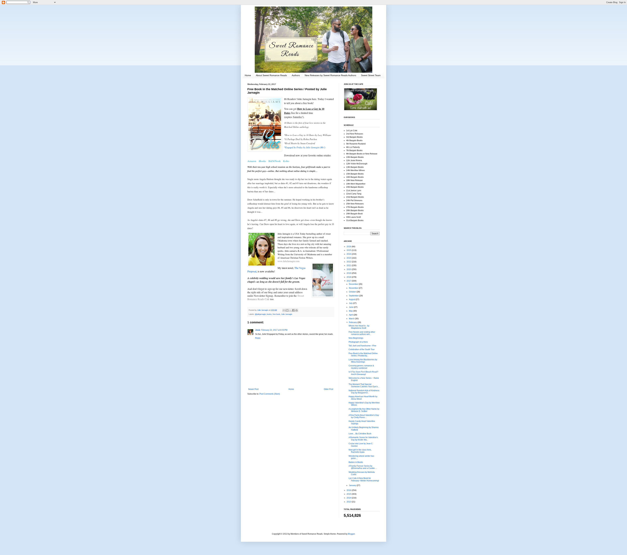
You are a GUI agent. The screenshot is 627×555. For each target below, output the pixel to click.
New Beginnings (356, 338)
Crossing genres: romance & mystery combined (361, 366)
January (353, 485)
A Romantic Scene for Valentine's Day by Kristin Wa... (363, 438)
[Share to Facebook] (293, 310)
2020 (349, 269)
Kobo (286, 161)
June (351, 307)
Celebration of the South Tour (362, 349)
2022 (349, 262)
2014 (349, 498)
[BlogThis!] (287, 310)
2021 (349, 265)
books (269, 314)
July (351, 303)
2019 (349, 273)
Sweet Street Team (371, 75)
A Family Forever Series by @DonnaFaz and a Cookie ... (363, 467)
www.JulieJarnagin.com (288, 261)
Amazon (251, 161)
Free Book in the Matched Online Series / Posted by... (363, 354)
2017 (349, 281)
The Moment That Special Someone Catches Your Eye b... (364, 385)
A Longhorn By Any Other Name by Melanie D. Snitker (364, 410)
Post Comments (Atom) (269, 394)
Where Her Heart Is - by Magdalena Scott (359, 327)
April (351, 315)
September (354, 296)
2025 (349, 250)
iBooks (262, 161)
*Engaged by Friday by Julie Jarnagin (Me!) (305, 147)
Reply (257, 338)
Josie (257, 330)
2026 (349, 246)
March (352, 318)
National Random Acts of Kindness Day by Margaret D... (364, 391)
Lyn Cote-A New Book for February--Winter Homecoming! (364, 479)
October (352, 292)
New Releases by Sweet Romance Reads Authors (330, 75)
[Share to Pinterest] (296, 310)
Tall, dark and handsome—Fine (362, 346)
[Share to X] (290, 310)
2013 (349, 502)
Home (248, 75)
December (354, 284)
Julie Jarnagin (286, 314)
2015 (349, 494)
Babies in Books (356, 462)
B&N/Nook (274, 161)
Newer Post (253, 389)
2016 (349, 490)
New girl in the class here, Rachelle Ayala (360, 451)
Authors (296, 75)
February (353, 322)
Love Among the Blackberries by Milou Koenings (363, 360)
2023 (349, 258)
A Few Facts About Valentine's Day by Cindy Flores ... (364, 416)
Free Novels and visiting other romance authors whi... (362, 333)
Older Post (328, 389)
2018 (349, 277)
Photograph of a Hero (358, 342)
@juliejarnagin (260, 314)
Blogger (351, 534)
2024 (349, 254)
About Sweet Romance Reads (271, 75)
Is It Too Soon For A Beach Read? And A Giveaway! (363, 373)
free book (276, 314)
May (351, 311)
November (354, 288)
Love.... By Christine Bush (360, 433)
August (352, 299)
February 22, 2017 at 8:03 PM (274, 330)
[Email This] (284, 310)
